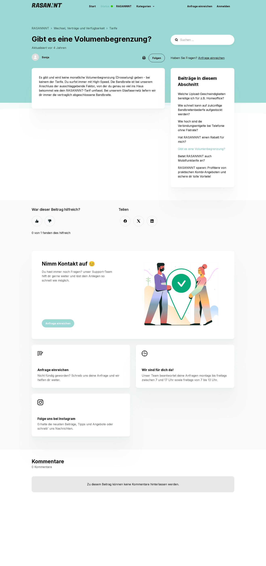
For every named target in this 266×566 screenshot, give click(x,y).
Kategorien (143, 6)
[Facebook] (125, 221)
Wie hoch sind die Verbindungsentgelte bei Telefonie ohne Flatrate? (201, 126)
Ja (37, 221)
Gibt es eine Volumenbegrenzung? (201, 149)
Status (108, 6)
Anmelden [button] (223, 6)
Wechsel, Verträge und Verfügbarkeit (79, 28)
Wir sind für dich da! (158, 370)
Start (92, 6)
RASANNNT (124, 6)
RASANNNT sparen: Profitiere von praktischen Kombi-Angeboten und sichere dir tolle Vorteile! (202, 172)
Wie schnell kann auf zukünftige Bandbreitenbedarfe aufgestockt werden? (200, 110)
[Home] (47, 6)
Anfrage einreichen (199, 6)
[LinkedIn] (152, 221)
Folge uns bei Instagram (56, 419)
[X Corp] (139, 221)
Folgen (156, 58)
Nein (50, 221)
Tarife (113, 28)
